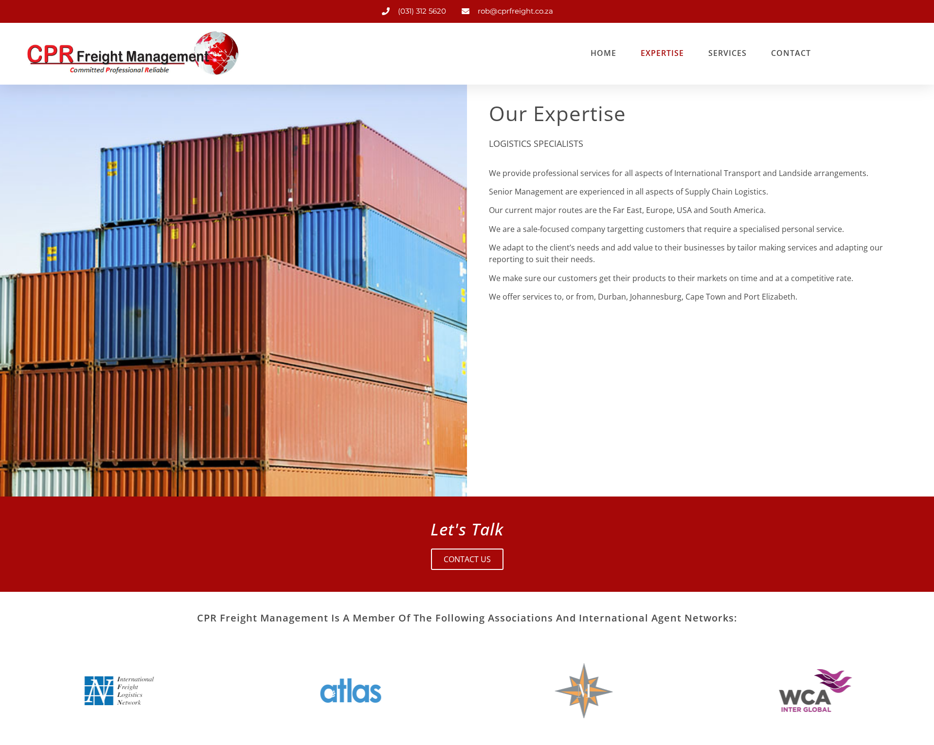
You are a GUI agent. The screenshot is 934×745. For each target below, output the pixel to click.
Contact (791, 53)
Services (727, 53)
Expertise (662, 53)
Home (603, 53)
